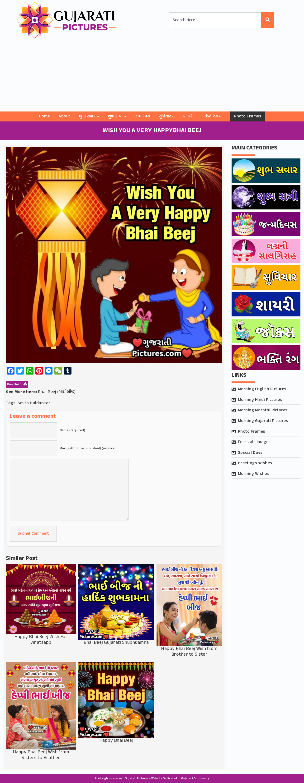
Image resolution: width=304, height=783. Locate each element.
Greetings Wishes (255, 463)
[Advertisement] (152, 76)
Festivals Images (254, 442)
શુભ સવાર (87, 116)
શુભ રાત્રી (115, 116)
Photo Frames (247, 116)
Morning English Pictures (262, 389)
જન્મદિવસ (142, 116)
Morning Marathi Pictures (263, 410)
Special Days (250, 452)
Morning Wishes (253, 474)
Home (44, 116)
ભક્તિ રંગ (210, 116)
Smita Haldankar (34, 403)
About (64, 116)
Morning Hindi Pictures (260, 400)
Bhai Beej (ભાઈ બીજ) (57, 392)
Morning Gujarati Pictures (263, 421)
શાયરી (188, 116)
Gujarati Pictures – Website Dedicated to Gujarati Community (167, 778)
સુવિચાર (165, 116)
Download (14, 384)
